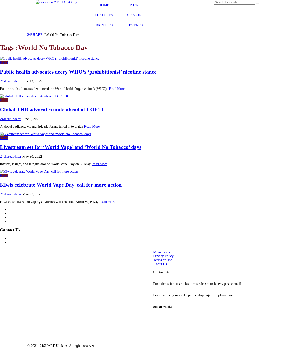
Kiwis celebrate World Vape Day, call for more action (61, 185)
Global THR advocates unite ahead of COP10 (51, 109)
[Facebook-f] (156, 5)
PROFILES (104, 25)
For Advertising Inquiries (26, 238)
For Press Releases (22, 242)
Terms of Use (18, 217)
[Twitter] (180, 5)
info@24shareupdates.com (254, 295)
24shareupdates (10, 81)
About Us (16, 221)
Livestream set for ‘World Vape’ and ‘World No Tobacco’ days (70, 147)
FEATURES (104, 15)
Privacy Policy (19, 213)
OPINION (134, 15)
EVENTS (136, 25)
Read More (117, 89)
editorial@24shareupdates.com (174, 287)
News (4, 62)
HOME (104, 5)
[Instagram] (168, 5)
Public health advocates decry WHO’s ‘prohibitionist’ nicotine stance (78, 72)
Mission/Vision (19, 209)
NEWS (135, 5)
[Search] (257, 3)
